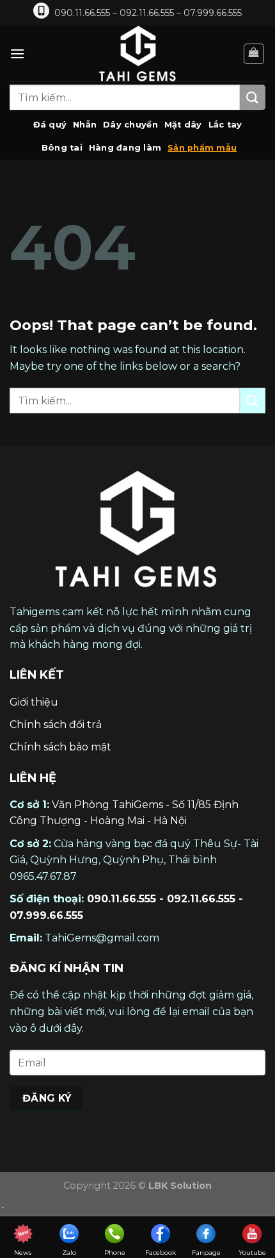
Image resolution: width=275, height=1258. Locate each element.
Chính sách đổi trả (56, 724)
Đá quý (50, 124)
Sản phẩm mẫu (202, 148)
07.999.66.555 (46, 915)
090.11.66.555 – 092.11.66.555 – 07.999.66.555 (148, 13)
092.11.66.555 (201, 899)
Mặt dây (183, 124)
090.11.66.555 (121, 899)
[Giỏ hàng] (254, 54)
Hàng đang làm (125, 148)
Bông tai (62, 148)
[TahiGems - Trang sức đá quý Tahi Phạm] (137, 53)
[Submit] (252, 97)
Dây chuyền (130, 124)
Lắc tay (225, 124)
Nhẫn (85, 124)
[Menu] (17, 53)
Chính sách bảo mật (60, 747)
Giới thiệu (34, 702)
